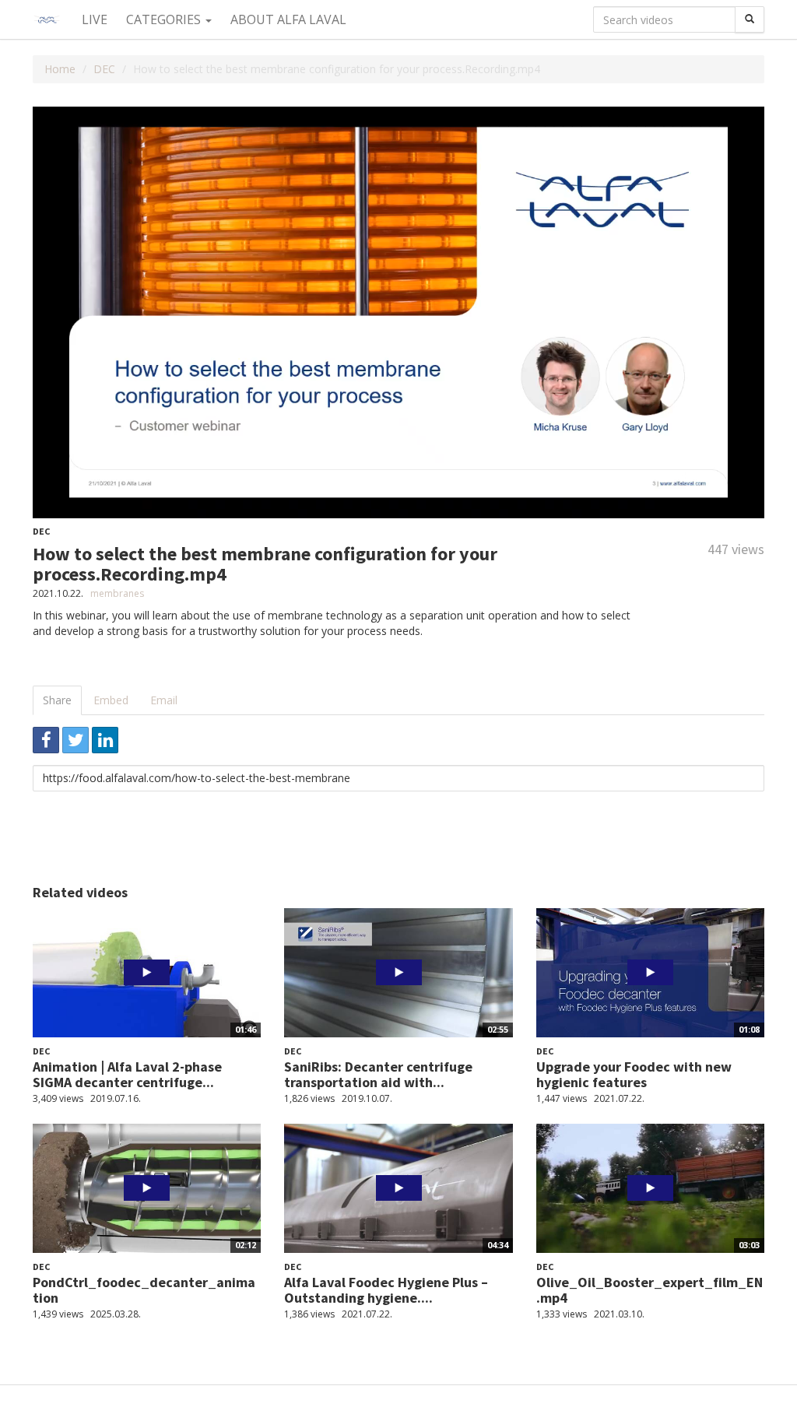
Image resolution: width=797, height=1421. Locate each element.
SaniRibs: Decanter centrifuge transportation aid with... (378, 1074)
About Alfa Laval (288, 19)
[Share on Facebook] (46, 740)
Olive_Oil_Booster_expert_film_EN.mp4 (649, 1290)
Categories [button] (165, 19)
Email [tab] (163, 700)
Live (94, 19)
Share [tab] (57, 700)
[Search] (749, 19)
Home (59, 68)
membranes (117, 593)
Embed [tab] (110, 700)
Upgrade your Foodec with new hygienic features (634, 1074)
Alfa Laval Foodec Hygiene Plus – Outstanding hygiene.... (386, 1290)
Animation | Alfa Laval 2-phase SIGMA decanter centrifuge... (127, 1074)
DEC (104, 68)
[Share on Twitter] (75, 740)
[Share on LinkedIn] (105, 740)
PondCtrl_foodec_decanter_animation (144, 1290)
